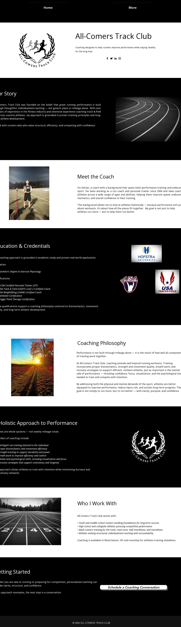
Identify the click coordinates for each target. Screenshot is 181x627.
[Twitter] (111, 58)
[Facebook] (107, 58)
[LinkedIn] (115, 58)
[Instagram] (119, 58)
